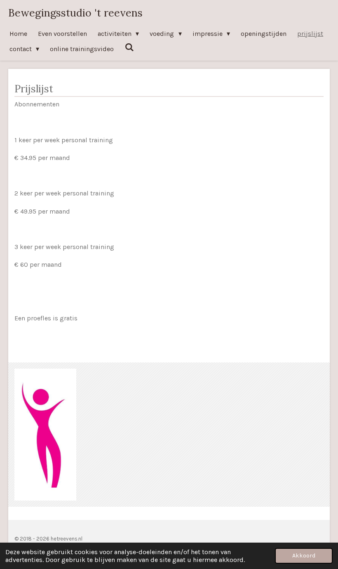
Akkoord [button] (303, 555)
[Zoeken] (129, 47)
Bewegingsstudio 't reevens (75, 12)
